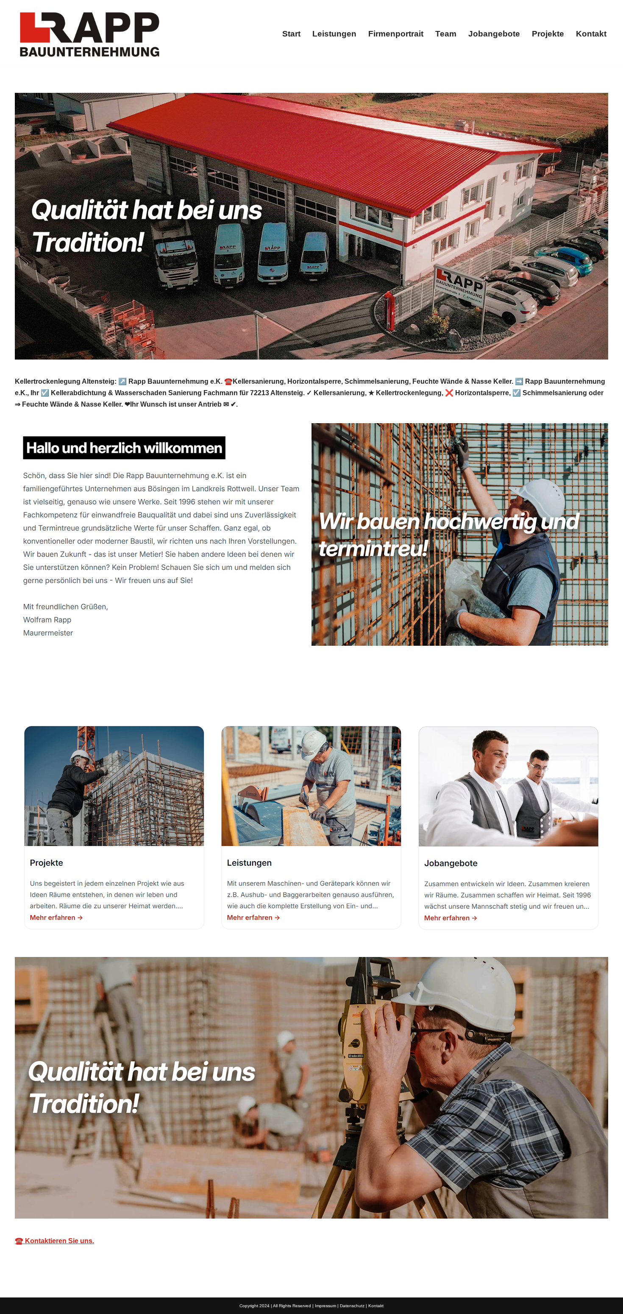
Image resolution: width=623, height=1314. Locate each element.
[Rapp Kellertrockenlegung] (89, 34)
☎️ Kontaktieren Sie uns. (54, 1240)
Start (291, 33)
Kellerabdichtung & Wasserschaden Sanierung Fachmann (117, 693)
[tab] (117, 693)
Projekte (548, 33)
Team (445, 33)
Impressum (325, 1305)
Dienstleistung (259, 693)
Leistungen (334, 33)
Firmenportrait (395, 33)
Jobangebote (494, 33)
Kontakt (591, 33)
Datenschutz (352, 1305)
